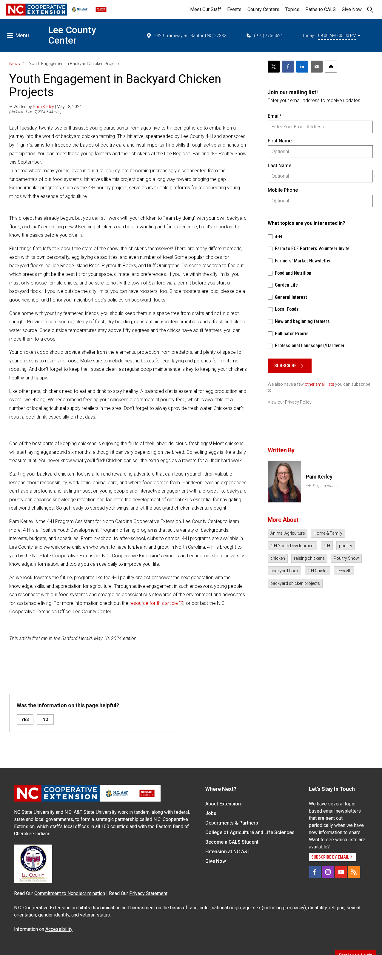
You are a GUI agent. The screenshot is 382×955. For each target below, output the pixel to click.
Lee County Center (72, 35)
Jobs (210, 813)
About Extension (223, 804)
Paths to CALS (320, 9)
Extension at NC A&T (227, 851)
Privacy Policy (298, 402)
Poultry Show (346, 558)
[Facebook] (315, 872)
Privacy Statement (148, 893)
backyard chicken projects (295, 583)
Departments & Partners (231, 823)
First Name (280, 141)
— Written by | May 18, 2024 (45, 106)
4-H (327, 545)
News (14, 63)
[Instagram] (328, 872)
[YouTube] (341, 872)
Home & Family (328, 533)
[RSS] (354, 872)
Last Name (279, 165)
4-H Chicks (317, 570)
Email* (275, 116)
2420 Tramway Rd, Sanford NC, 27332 (190, 35)
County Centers (263, 9)
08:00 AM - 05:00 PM (337, 35)
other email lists (319, 384)
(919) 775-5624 (268, 35)
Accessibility (59, 929)
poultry (345, 545)
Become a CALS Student (231, 842)
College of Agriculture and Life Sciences (250, 832)
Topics (292, 9)
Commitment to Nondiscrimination (69, 893)
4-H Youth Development (292, 545)
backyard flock (284, 570)
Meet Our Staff (205, 9)
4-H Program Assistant (324, 486)
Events (234, 9)
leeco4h (344, 570)
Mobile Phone (283, 190)
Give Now (352, 9)
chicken (277, 558)
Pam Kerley (43, 106)
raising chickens (309, 558)
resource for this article (154, 603)
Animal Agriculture (287, 533)
